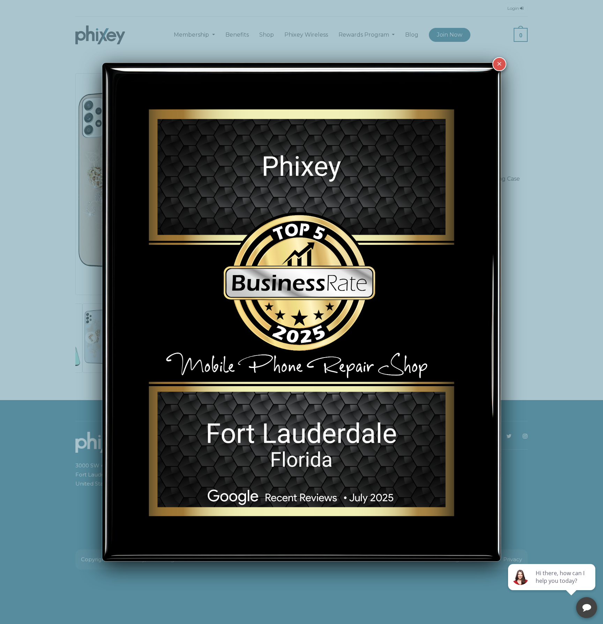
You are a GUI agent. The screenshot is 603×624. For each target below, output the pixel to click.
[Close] (499, 64)
